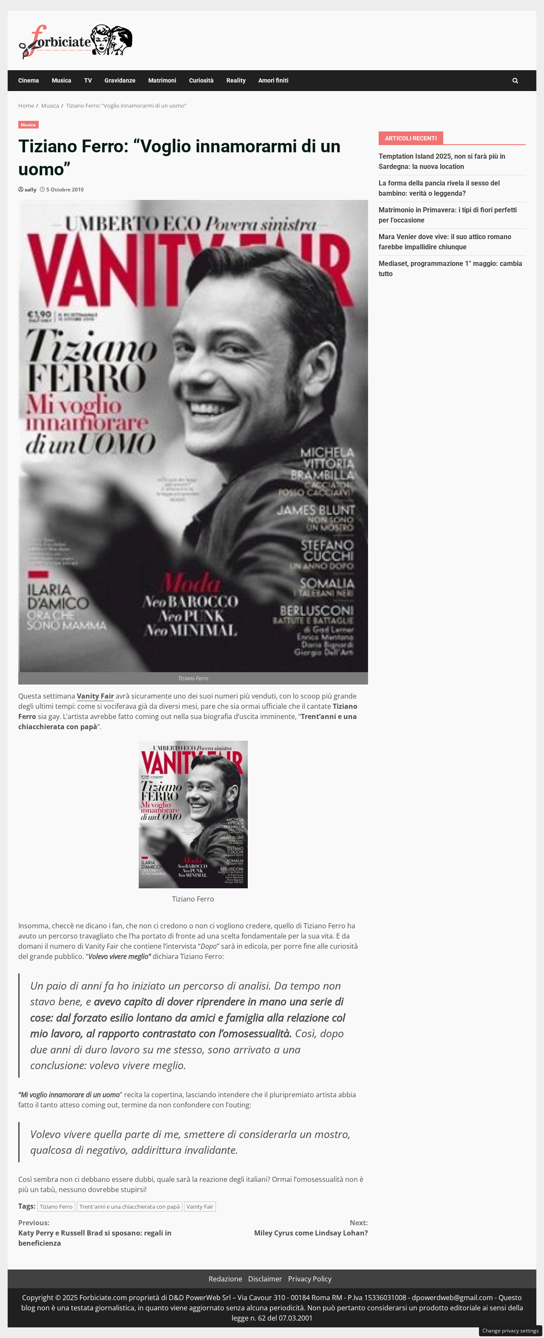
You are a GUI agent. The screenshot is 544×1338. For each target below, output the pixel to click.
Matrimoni (162, 80)
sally (31, 189)
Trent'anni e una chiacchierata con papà (129, 1206)
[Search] (515, 80)
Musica (61, 80)
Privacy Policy (310, 1279)
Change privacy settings (510, 1330)
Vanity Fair (95, 696)
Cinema (28, 80)
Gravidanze (120, 80)
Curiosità (201, 80)
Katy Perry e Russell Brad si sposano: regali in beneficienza (95, 1233)
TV (88, 80)
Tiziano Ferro (56, 1206)
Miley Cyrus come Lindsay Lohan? (311, 1228)
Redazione (225, 1279)
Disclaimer (265, 1279)
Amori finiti (273, 80)
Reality (236, 80)
